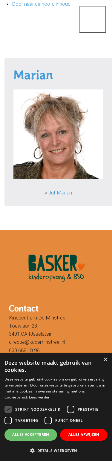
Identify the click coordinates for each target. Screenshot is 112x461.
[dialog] (56, 407)
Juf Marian (60, 193)
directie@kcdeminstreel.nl (37, 342)
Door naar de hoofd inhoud (41, 4)
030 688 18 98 (24, 350)
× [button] (105, 359)
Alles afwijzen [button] (83, 434)
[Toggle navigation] (85, 10)
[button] (56, 450)
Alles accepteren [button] (30, 434)
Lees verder (39, 397)
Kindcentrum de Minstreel (18, 19)
